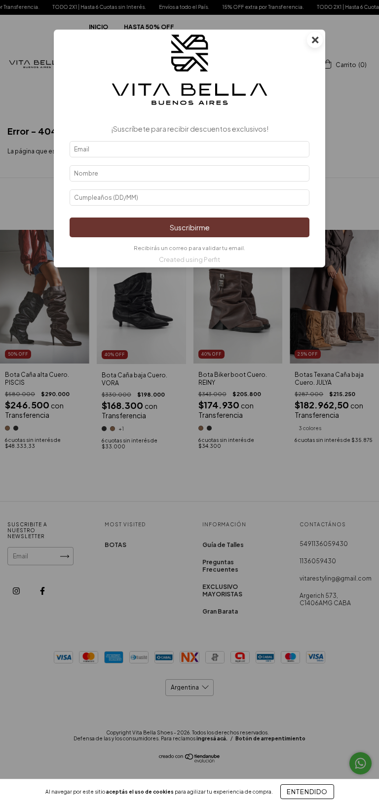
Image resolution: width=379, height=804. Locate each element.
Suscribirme (190, 227)
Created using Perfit (189, 259)
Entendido (307, 792)
